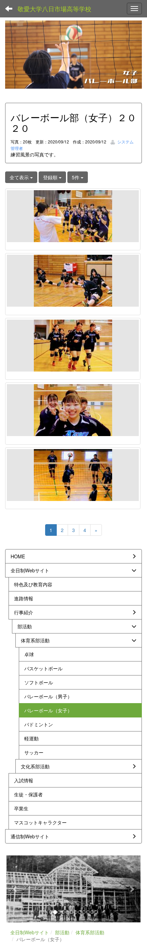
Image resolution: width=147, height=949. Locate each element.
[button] (15, 888)
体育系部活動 (90, 932)
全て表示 (20, 177)
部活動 (62, 932)
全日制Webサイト (29, 932)
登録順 (51, 177)
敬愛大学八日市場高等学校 (54, 8)
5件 (76, 177)
